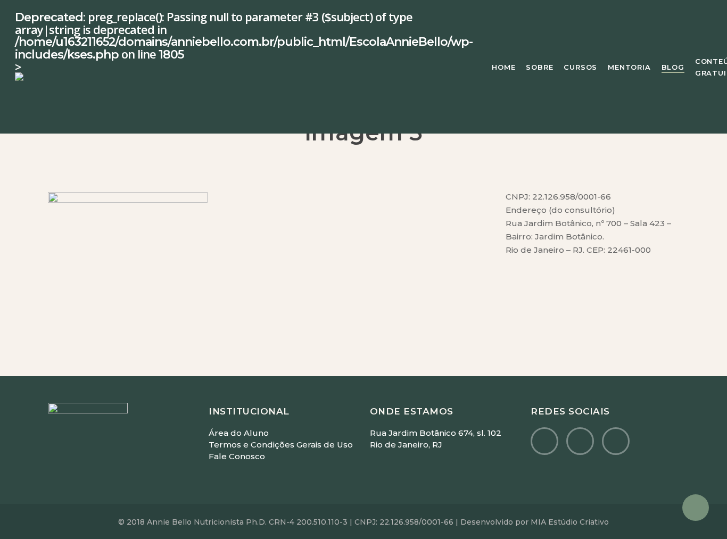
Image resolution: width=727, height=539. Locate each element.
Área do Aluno (239, 433)
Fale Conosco (237, 456)
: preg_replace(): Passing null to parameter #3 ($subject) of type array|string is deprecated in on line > (244, 42)
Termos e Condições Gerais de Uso (281, 445)
